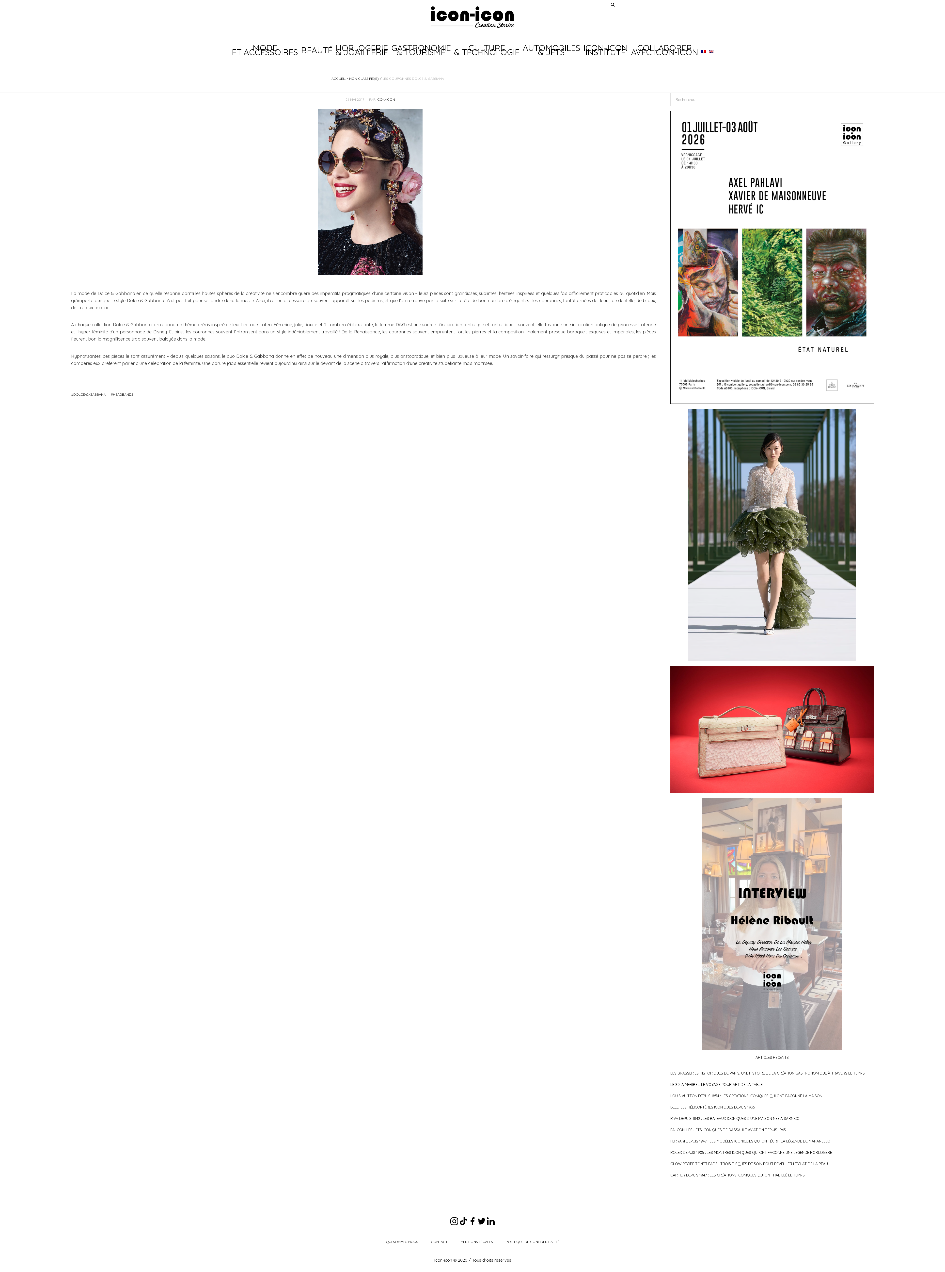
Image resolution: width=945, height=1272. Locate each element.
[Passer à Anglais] (711, 50)
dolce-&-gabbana (89, 394)
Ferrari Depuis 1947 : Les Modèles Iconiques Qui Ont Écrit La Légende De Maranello (750, 1141)
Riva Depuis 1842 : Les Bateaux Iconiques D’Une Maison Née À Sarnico (735, 1118)
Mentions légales (476, 1241)
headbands (123, 394)
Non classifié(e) (364, 78)
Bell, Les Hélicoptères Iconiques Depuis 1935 (712, 1107)
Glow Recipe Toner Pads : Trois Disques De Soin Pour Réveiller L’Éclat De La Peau (749, 1163)
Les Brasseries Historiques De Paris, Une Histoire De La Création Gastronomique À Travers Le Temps (767, 1073)
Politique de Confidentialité (532, 1241)
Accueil (338, 78)
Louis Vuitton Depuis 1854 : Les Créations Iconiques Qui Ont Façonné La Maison (746, 1095)
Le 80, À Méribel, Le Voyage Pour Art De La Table (716, 1084)
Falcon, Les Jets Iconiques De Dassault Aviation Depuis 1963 (728, 1129)
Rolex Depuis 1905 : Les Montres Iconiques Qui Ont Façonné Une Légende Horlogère (751, 1152)
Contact (439, 1241)
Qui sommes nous (402, 1241)
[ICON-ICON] (472, 17)
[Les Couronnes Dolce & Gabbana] (370, 192)
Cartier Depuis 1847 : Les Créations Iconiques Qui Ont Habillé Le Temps (737, 1175)
